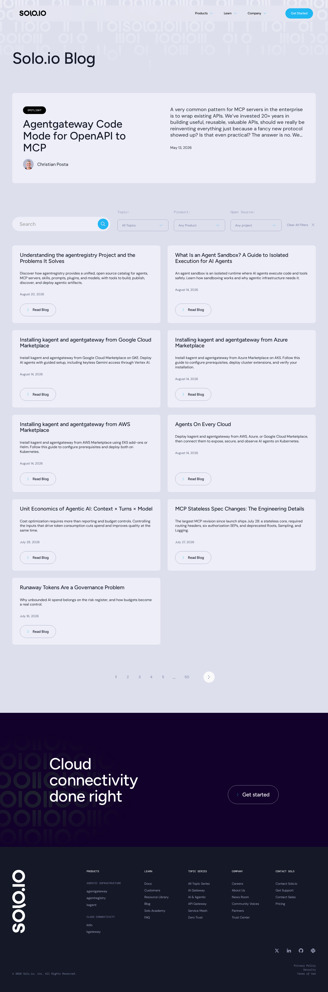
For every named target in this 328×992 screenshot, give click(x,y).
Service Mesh (197, 911)
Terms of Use (306, 973)
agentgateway (97, 891)
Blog (147, 904)
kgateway (94, 932)
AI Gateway (196, 890)
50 (187, 677)
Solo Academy (154, 911)
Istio (89, 925)
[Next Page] (209, 677)
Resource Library (156, 897)
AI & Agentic (197, 897)
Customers (152, 890)
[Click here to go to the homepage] (32, 13)
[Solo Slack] (313, 950)
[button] (142, 225)
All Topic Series (199, 884)
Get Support (284, 890)
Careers (237, 884)
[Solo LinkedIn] (289, 950)
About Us (238, 890)
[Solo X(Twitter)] (277, 950)
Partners (238, 911)
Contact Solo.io (286, 884)
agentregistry (96, 898)
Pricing (280, 904)
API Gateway (197, 904)
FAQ (147, 917)
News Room (240, 897)
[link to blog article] (86, 284)
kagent (91, 905)
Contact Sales (286, 897)
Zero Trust (195, 917)
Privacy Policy (305, 965)
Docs (148, 884)
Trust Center (241, 917)
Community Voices (245, 904)
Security (309, 969)
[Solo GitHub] (301, 950)
